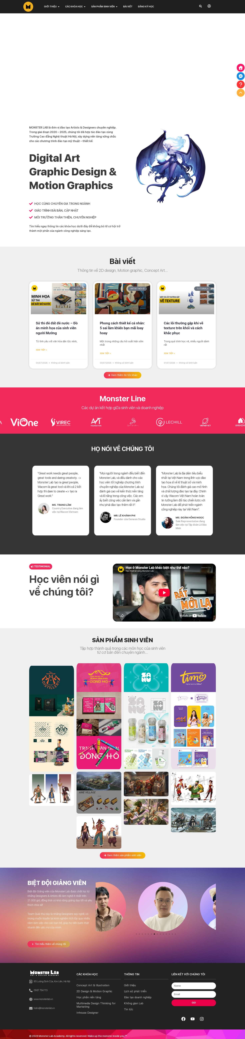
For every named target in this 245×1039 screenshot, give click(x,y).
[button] (136, 934)
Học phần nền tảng (88, 997)
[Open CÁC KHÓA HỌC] (85, 6)
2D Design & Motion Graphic (94, 991)
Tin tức (128, 1009)
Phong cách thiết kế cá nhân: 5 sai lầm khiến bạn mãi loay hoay (122, 328)
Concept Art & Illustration (92, 985)
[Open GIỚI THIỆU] (59, 6)
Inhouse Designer (87, 1012)
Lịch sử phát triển (135, 991)
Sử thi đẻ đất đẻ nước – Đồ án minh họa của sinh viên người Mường (57, 328)
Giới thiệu (130, 985)
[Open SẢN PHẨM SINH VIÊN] (117, 6)
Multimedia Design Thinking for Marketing (96, 1005)
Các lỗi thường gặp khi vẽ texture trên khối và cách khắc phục (183, 328)
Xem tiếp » (41, 350)
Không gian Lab (133, 1003)
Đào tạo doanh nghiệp (138, 997)
